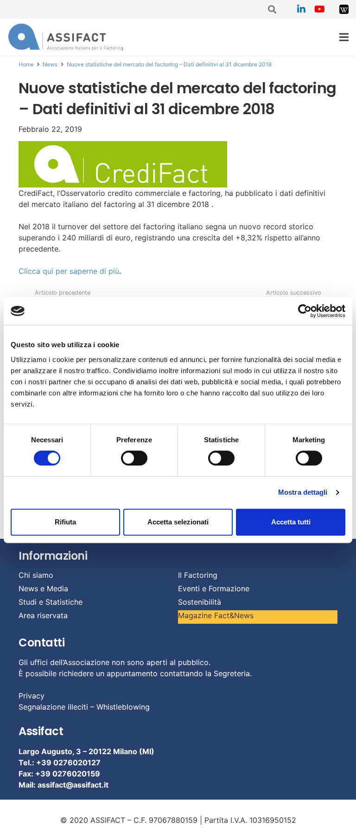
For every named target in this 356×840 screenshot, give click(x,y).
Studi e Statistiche (51, 602)
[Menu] (344, 37)
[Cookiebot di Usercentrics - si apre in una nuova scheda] (304, 311)
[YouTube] (320, 9)
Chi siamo (36, 575)
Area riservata (43, 615)
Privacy (31, 695)
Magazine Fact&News (216, 615)
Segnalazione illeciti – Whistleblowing (84, 706)
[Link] (344, 9)
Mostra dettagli (303, 492)
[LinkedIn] (301, 9)
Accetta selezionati (178, 522)
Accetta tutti (291, 522)
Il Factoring (197, 575)
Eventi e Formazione (213, 588)
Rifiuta (65, 522)
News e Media (43, 588)
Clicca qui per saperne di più (69, 271)
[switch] (134, 458)
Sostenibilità (199, 602)
